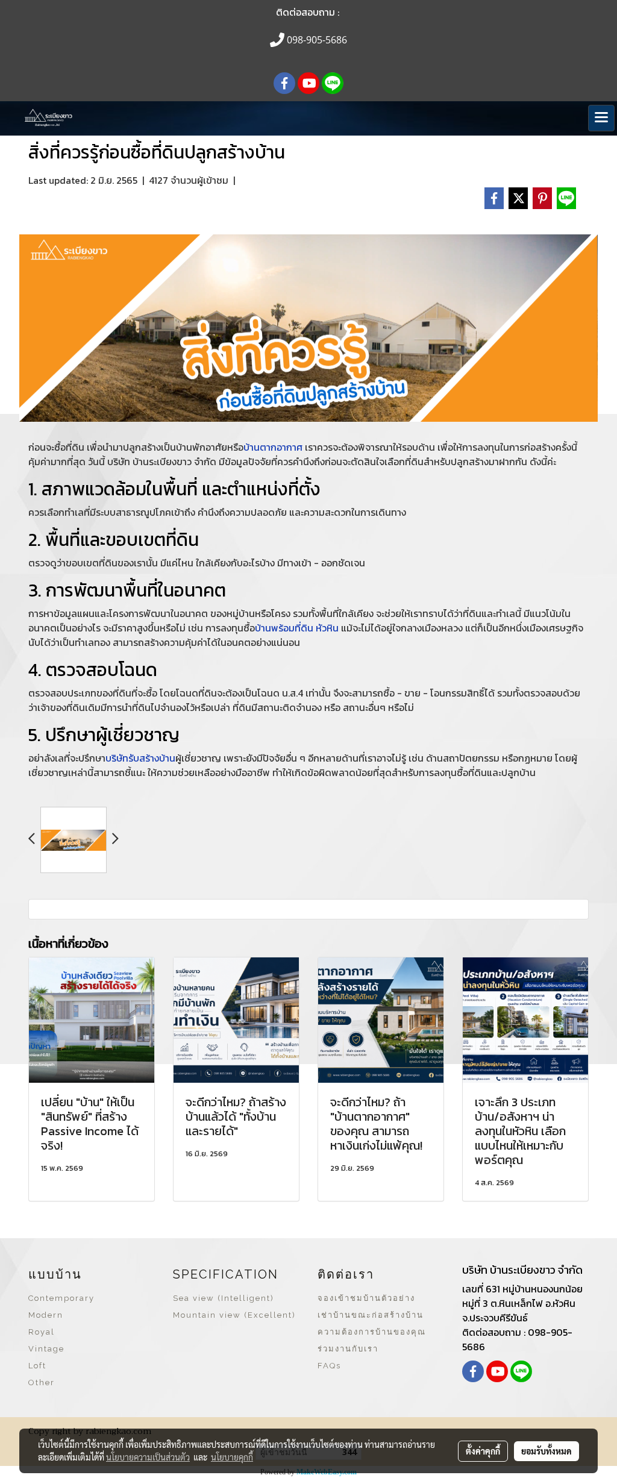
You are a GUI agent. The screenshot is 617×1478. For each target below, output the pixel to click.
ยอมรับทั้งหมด (546, 1450)
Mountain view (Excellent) (234, 1315)
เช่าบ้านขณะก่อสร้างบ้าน (371, 1315)
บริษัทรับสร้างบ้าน (140, 758)
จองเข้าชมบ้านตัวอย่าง (366, 1298)
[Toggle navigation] (601, 118)
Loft (37, 1365)
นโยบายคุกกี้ (232, 1456)
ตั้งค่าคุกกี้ (483, 1450)
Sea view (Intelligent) (223, 1298)
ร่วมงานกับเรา (348, 1348)
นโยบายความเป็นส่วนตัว (148, 1456)
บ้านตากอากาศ (272, 447)
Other (41, 1382)
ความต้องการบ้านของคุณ (372, 1331)
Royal (41, 1331)
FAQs (329, 1365)
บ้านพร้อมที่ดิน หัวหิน (297, 628)
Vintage (46, 1348)
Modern (45, 1315)
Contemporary (61, 1298)
